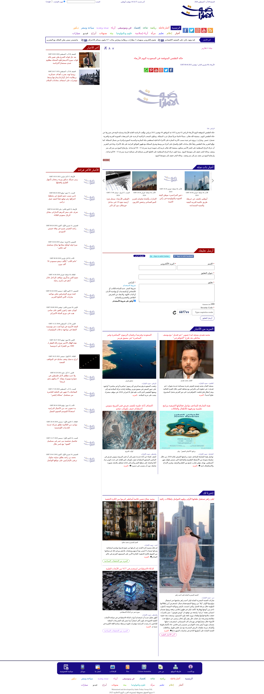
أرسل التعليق (207, 318)
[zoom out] (113, 48)
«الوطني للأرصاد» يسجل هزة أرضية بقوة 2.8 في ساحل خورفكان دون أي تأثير (118, 202)
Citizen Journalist (144, 671)
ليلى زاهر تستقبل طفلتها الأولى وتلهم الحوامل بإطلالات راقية (187, 499)
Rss (127, 671)
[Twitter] (159, 257)
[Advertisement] (113, 12)
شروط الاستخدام (129, 285)
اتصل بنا (98, 671)
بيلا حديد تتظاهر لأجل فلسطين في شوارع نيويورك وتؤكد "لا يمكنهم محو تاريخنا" (62, 379)
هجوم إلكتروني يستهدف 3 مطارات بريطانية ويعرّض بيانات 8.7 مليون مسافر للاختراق (133, 40)
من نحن (161, 671)
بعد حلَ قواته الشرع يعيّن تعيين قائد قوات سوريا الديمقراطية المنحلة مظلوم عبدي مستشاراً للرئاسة (62, 60)
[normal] (109, 48)
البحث (98, 2)
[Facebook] (183, 257)
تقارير (204, 48)
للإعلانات (113, 671)
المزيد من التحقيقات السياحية (116, 561)
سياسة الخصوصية (66, 671)
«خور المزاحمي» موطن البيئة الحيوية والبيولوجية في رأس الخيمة (170, 198)
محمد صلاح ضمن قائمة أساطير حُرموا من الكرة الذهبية (130, 499)
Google (48, 2)
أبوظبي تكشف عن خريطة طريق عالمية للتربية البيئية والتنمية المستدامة (196, 202)
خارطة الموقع (176, 671)
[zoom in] (105, 48)
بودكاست (190, 671)
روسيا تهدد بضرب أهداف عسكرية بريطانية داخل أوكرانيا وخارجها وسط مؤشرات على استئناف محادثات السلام (61, 77)
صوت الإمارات (58, 2)
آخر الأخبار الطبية (168, 635)
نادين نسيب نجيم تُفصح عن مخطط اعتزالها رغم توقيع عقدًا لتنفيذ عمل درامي (62, 199)
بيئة (210, 48)
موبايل (83, 671)
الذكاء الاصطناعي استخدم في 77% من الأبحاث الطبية (130, 568)
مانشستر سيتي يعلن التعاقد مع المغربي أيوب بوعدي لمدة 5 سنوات (62, 40)
